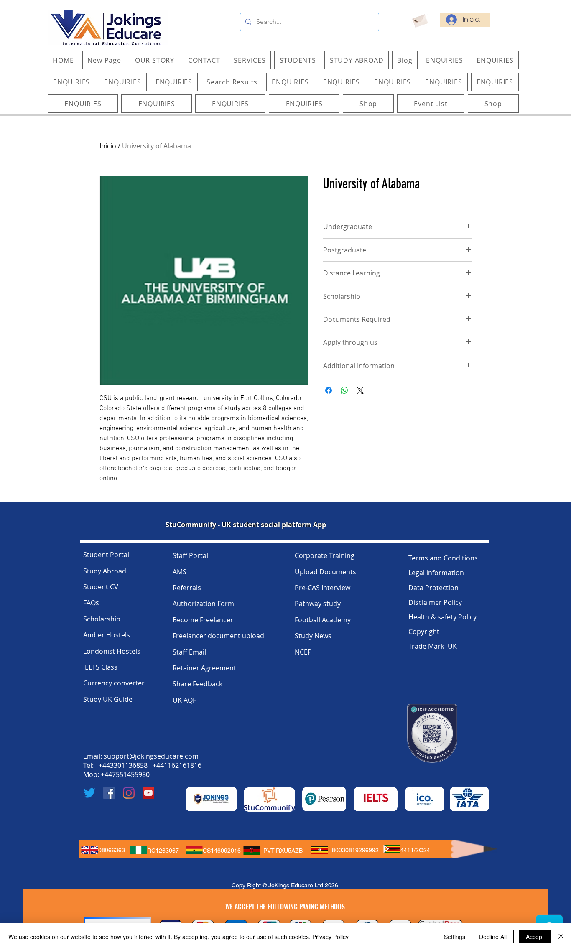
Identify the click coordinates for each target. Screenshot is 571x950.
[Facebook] (109, 793)
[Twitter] (89, 793)
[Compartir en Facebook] (329, 390)
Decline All (493, 936)
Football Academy (323, 619)
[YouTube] (148, 793)
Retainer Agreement (204, 667)
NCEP (303, 652)
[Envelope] (419, 19)
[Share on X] (360, 390)
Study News (313, 635)
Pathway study (318, 603)
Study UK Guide (108, 699)
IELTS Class (100, 667)
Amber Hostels (106, 634)
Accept (535, 936)
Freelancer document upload (218, 635)
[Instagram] (129, 793)
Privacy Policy (330, 936)
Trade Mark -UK (432, 646)
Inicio (107, 145)
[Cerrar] (561, 936)
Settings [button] (454, 936)
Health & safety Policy (442, 616)
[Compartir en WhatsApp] (344, 390)
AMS (179, 571)
